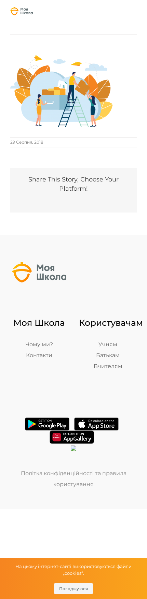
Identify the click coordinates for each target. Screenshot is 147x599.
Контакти (39, 355)
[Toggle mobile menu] (134, 12)
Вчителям (108, 366)
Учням (107, 344)
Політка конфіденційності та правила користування (73, 478)
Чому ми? (39, 344)
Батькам (108, 355)
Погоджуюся (73, 588)
